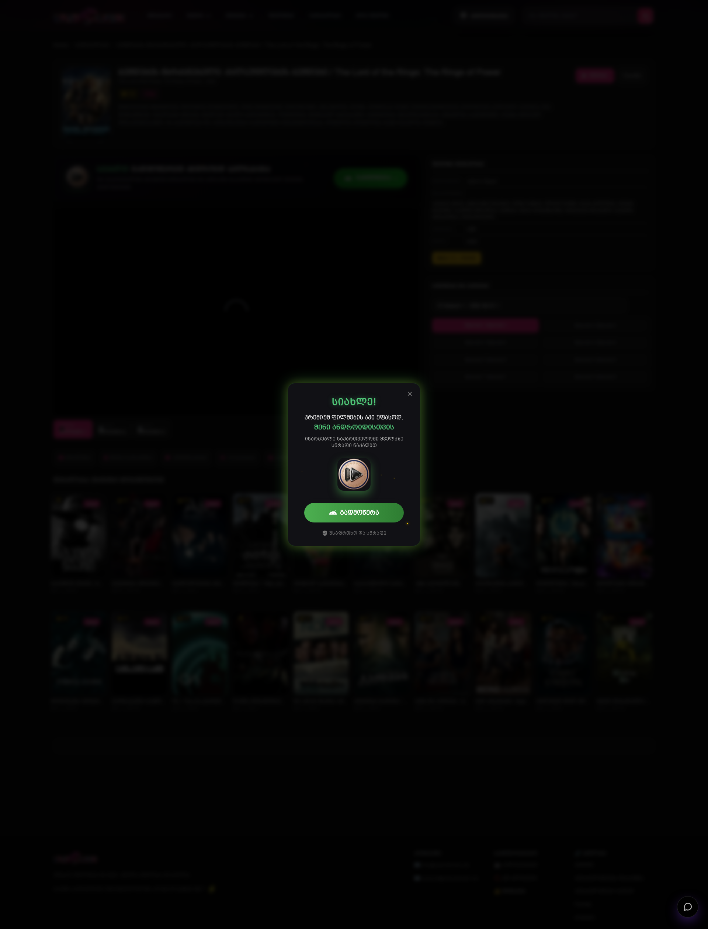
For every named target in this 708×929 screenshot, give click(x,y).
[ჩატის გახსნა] (687, 906)
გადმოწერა (359, 512)
